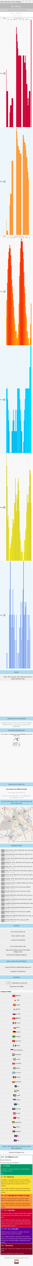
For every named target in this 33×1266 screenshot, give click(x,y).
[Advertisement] (16, 698)
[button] (13, 816)
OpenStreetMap (23, 841)
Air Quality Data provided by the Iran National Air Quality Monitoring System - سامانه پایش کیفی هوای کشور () (16, 724)
